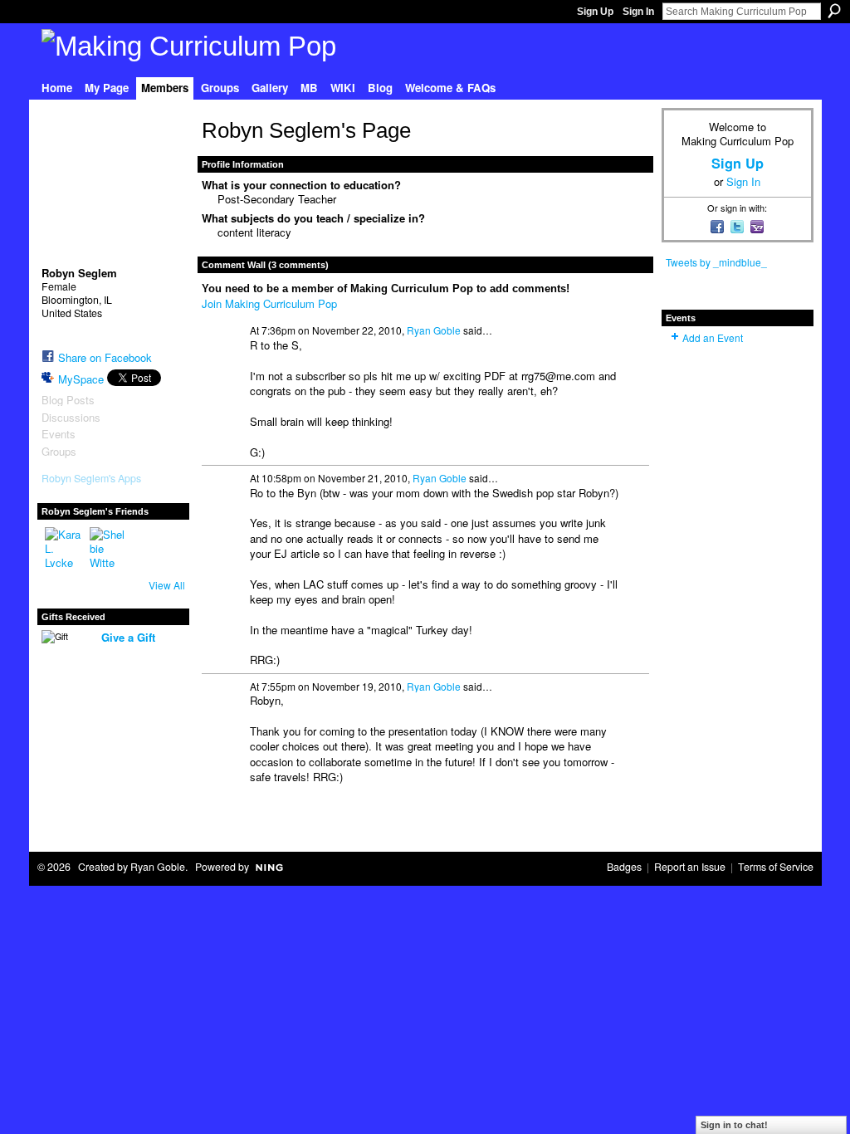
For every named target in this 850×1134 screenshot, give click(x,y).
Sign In (638, 11)
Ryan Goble (434, 330)
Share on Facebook (105, 357)
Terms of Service (775, 866)
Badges (624, 866)
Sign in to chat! (734, 1125)
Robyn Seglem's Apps (91, 478)
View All (167, 585)
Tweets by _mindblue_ (716, 262)
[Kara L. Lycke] (65, 547)
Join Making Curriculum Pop (269, 303)
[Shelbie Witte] (109, 547)
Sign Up (595, 11)
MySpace (81, 379)
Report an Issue (689, 866)
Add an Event (712, 337)
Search (834, 10)
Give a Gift (128, 637)
